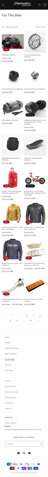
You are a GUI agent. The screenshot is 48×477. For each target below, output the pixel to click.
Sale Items (9, 370)
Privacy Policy (10, 386)
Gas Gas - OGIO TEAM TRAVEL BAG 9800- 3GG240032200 (11, 192)
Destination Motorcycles (20, 472)
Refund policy (10, 397)
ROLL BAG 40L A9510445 (10, 120)
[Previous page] (6, 315)
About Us (8, 408)
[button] (3, 4)
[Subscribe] (40, 444)
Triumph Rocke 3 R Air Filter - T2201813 (34, 300)
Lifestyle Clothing (12, 348)
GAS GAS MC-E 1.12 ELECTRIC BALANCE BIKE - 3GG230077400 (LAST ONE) (34, 193)
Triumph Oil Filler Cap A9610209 (12, 89)
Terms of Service (11, 392)
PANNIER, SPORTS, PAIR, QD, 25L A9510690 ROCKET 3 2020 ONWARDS (35, 122)
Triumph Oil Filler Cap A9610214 (35, 89)
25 (31, 320)
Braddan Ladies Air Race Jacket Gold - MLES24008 (12, 228)
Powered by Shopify (32, 472)
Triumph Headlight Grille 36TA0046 (32, 56)
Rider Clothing (10, 354)
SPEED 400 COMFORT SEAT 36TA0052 (33, 159)
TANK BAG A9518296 (8, 55)
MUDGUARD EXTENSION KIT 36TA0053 (11, 159)
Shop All (8, 365)
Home (7, 337)
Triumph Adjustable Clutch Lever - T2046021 (13, 300)
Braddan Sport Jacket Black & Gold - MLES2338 (34, 228)
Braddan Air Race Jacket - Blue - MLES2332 (12, 264)
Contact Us (9, 403)
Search (7, 381)
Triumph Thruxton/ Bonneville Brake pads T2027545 (34, 264)
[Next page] (37, 320)
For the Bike (10, 359)
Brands (8, 343)
